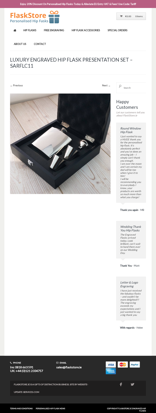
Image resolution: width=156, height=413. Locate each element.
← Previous (16, 85)
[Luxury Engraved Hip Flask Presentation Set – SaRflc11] (60, 196)
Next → (106, 85)
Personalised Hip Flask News (50, 408)
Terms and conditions (21, 408)
